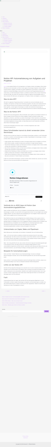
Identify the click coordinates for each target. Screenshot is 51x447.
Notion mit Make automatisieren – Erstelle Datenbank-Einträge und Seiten (16, 302)
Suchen (3, 309)
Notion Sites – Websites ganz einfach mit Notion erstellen (13, 304)
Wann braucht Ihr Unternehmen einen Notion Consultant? (13, 298)
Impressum (25, 437)
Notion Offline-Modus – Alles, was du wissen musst (12, 300)
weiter (43, 291)
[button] (25, 31)
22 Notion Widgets (7, 26)
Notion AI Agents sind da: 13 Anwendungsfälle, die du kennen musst (15, 296)
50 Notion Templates (8, 24)
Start (4, 16)
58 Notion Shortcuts (8, 23)
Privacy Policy (25, 436)
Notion (5, 83)
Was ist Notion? (6, 21)
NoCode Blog (5, 20)
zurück (7, 291)
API (44, 91)
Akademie (4, 18)
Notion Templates (6, 27)
